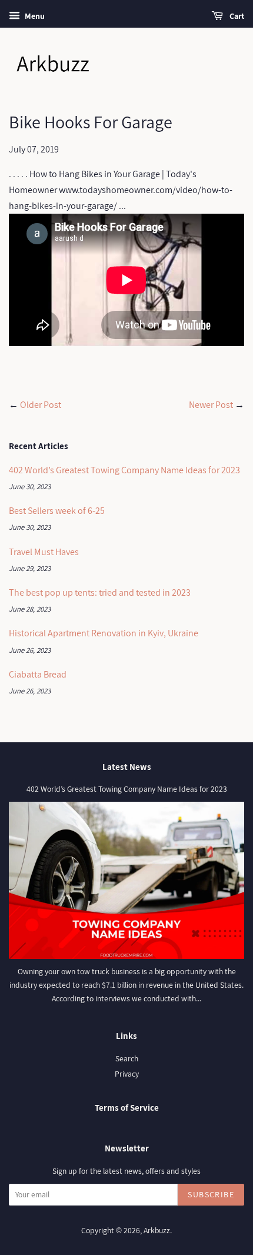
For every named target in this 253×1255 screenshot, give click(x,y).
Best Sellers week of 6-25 (57, 510)
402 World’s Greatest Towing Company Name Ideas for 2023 (124, 470)
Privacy (127, 1073)
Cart (236, 16)
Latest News (126, 766)
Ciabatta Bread (37, 674)
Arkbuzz (157, 1230)
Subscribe (211, 1194)
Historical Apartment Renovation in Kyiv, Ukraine (103, 633)
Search (126, 1058)
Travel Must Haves (44, 552)
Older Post (40, 405)
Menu (34, 16)
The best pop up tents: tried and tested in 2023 (100, 592)
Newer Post (211, 405)
